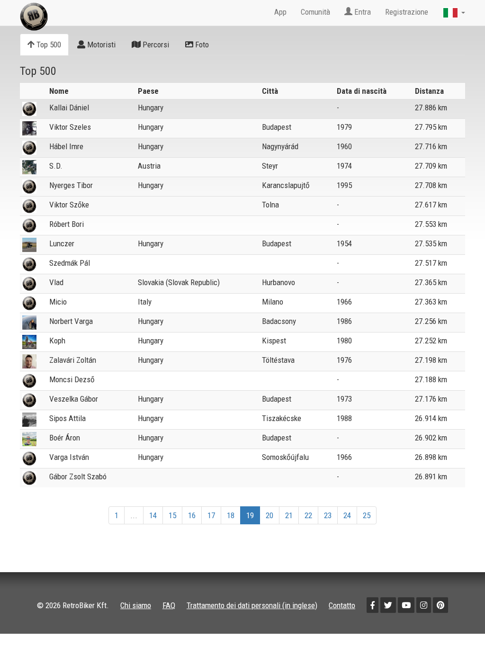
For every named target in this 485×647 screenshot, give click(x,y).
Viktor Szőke (69, 204)
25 (366, 515)
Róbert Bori (66, 224)
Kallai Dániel (69, 107)
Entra (361, 12)
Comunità (315, 12)
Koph (57, 340)
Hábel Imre (66, 146)
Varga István (69, 457)
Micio (58, 301)
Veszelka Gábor (73, 399)
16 (192, 515)
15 (172, 515)
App (280, 12)
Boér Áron (64, 437)
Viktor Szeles (70, 127)
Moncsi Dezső (72, 379)
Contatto (342, 605)
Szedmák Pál (69, 263)
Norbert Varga (71, 321)
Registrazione (406, 12)
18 (230, 515)
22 (308, 515)
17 (211, 515)
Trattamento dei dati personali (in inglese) (252, 605)
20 (269, 515)
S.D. (56, 166)
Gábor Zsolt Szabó (78, 476)
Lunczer (61, 243)
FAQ (168, 605)
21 (289, 515)
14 (153, 515)
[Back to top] (457, 619)
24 (347, 515)
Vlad (56, 282)
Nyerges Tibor (71, 185)
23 (328, 515)
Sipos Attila (67, 418)
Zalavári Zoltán (72, 360)
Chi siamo (135, 605)
